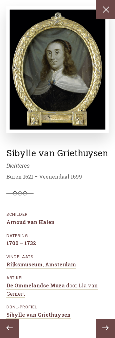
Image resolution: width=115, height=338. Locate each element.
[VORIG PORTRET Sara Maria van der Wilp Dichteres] (9, 328)
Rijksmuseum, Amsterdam (41, 264)
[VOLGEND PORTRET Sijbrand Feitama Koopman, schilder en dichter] (105, 328)
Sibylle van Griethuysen (38, 314)
